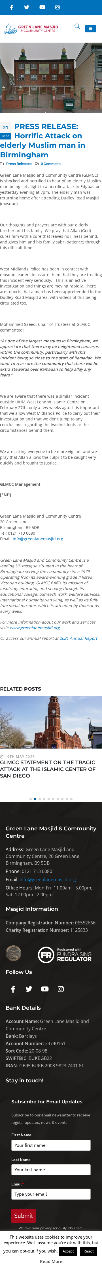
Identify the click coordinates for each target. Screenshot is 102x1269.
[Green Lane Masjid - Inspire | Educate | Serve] (31, 28)
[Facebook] (11, 7)
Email (17, 1184)
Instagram (60, 989)
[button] (30, 799)
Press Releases (19, 164)
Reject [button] (89, 1251)
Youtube (45, 989)
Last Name (21, 1159)
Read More (51, 1261)
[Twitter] (26, 7)
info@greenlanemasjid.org (38, 538)
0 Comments (51, 164)
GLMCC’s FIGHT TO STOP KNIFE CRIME (50, 762)
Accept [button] (68, 1251)
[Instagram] (57, 7)
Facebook (13, 989)
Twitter (29, 989)
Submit (23, 1216)
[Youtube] (42, 7)
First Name (21, 1134)
